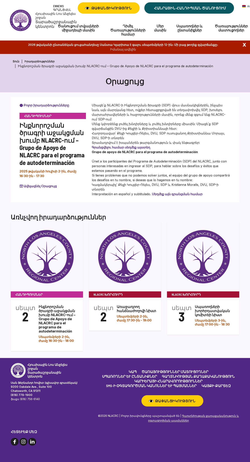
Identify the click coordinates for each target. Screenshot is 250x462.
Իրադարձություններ (40, 61)
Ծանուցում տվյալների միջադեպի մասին (78, 28)
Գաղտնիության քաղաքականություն (198, 376)
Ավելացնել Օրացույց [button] (40, 186)
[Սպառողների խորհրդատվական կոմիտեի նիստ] (203, 256)
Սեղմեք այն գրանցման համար (177, 194)
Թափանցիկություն (111, 8)
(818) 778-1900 (21, 395)
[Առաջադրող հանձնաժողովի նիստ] (125, 256)
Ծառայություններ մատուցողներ (175, 371)
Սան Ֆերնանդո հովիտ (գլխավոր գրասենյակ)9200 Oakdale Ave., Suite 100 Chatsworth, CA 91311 (44, 386)
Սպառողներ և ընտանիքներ (189, 28)
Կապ (133, 371)
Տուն (16, 61)
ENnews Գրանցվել (62, 7)
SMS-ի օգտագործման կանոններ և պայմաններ (151, 386)
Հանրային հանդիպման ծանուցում (190, 8)
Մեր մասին (160, 28)
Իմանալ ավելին (123, 49)
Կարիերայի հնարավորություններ (168, 381)
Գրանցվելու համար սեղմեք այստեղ (121, 147)
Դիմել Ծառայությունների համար (128, 30)
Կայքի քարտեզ (216, 386)
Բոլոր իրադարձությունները (46, 105)
